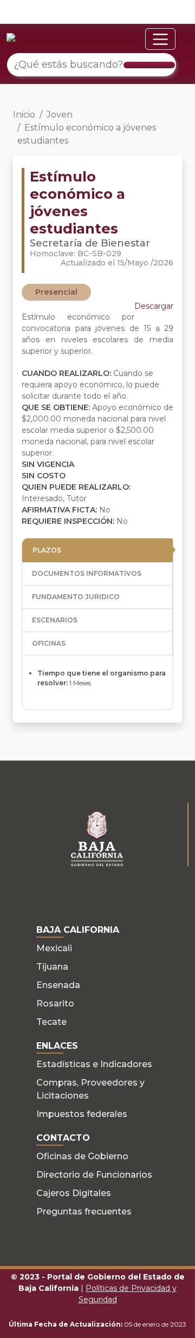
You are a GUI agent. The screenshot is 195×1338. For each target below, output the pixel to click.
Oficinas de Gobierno (82, 1156)
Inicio (24, 114)
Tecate (51, 1022)
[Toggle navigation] (160, 39)
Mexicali (54, 948)
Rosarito (55, 1003)
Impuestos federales (81, 1114)
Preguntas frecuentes (84, 1211)
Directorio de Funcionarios (94, 1175)
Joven (60, 114)
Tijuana (52, 967)
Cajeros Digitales (73, 1193)
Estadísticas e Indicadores (94, 1064)
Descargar (153, 306)
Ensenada (58, 985)
